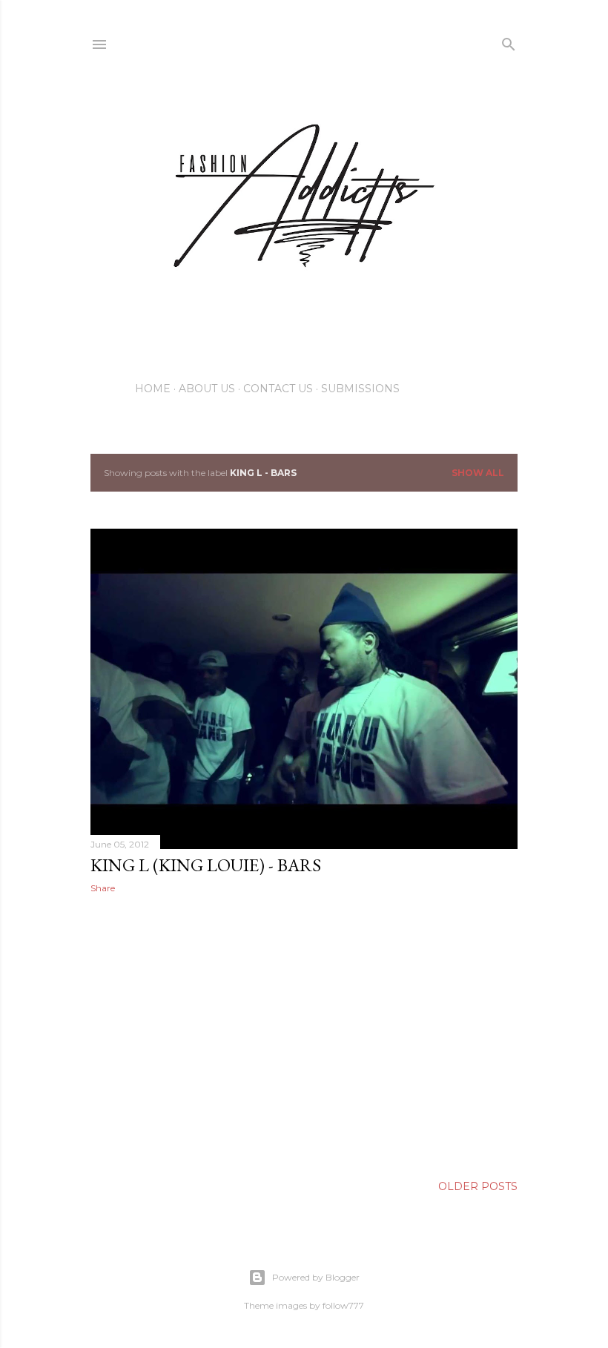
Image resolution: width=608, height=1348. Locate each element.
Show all (478, 472)
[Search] (509, 41)
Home (153, 388)
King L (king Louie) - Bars (205, 864)
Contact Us (278, 388)
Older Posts (478, 1186)
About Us (207, 388)
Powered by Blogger (316, 1277)
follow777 (343, 1305)
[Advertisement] (304, 1034)
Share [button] (102, 887)
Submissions (360, 388)
